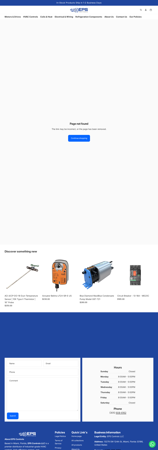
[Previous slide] (120, 275)
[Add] (37, 290)
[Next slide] (149, 275)
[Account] (145, 9)
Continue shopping (79, 138)
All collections (77, 440)
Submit (13, 416)
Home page (76, 436)
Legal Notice (60, 436)
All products (76, 445)
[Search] (140, 9)
